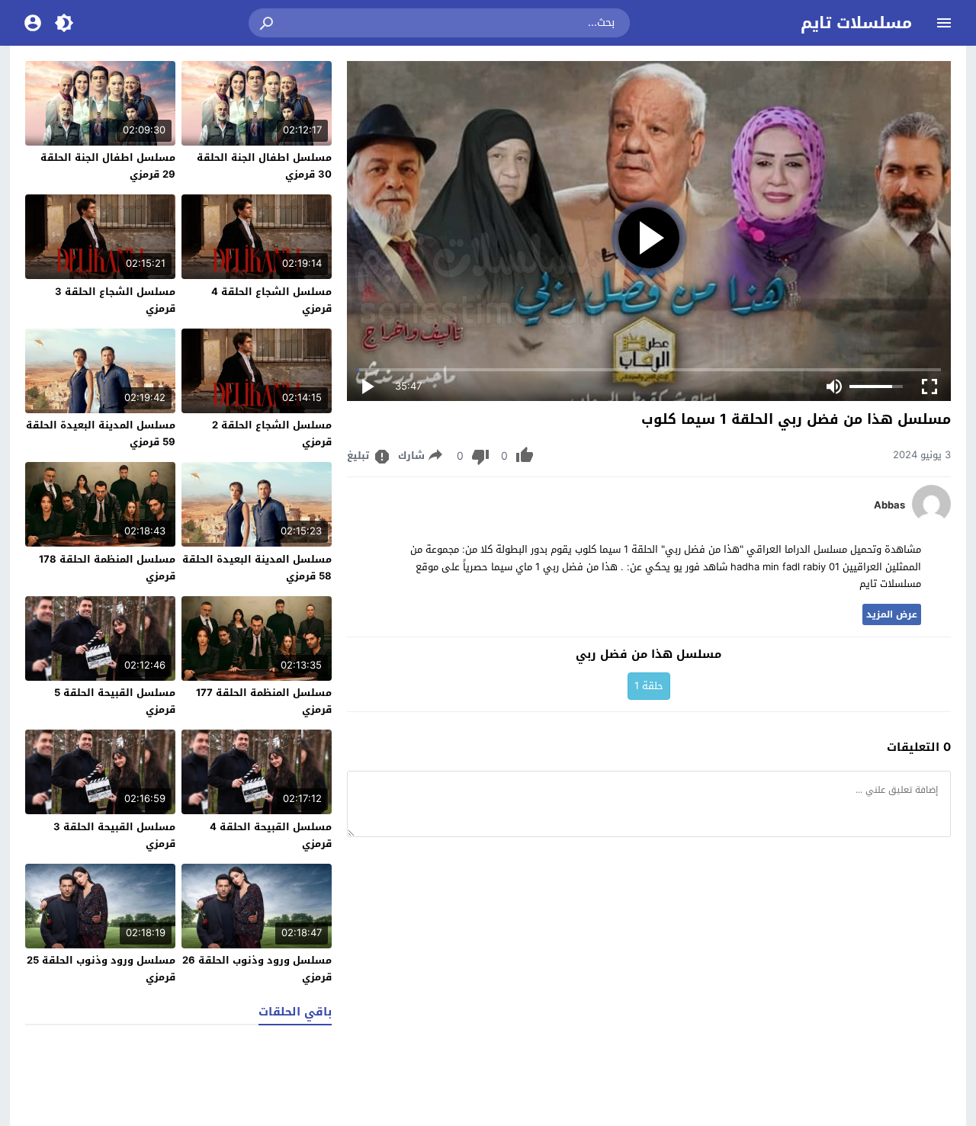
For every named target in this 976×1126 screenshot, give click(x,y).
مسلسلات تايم (856, 23)
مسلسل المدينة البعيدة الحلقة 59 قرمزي (100, 433)
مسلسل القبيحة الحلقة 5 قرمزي (114, 701)
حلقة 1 (648, 685)
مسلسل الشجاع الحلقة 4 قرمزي (271, 300)
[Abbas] (931, 519)
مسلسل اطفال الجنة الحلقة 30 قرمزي (264, 166)
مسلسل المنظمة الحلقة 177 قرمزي (264, 701)
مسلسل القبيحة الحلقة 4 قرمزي (271, 835)
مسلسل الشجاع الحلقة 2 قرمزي (272, 433)
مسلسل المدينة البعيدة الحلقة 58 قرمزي (257, 567)
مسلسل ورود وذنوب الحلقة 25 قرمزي (101, 968)
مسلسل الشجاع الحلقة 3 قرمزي (115, 300)
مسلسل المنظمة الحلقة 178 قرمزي (107, 567)
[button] (268, 22)
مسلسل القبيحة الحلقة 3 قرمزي (114, 835)
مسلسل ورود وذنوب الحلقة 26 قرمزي (257, 968)
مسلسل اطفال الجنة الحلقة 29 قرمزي (107, 166)
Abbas (889, 505)
